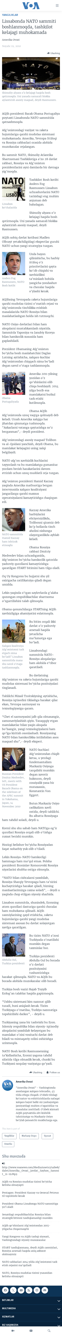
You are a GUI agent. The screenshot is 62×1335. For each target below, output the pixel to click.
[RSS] (29, 1290)
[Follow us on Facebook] (5, 1290)
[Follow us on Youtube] (21, 1290)
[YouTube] (31, 1330)
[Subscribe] (45, 1290)
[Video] (13, 1330)
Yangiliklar (10, 15)
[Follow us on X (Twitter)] (13, 1290)
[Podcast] (37, 1290)
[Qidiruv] (49, 1330)
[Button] (53, 53)
